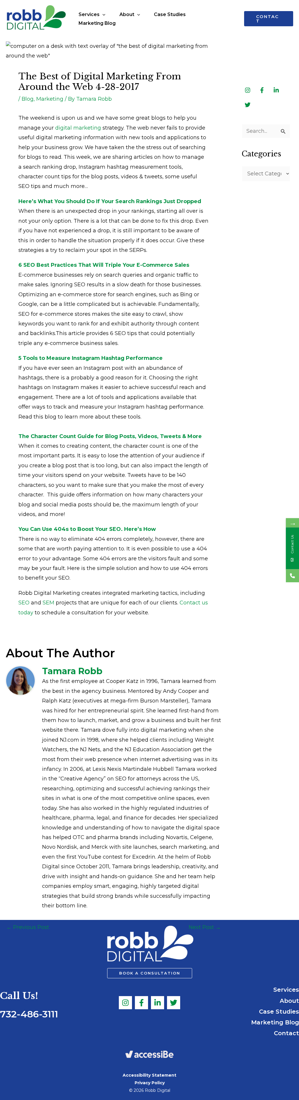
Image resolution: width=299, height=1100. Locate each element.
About (289, 1000)
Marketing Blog (275, 1022)
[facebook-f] (262, 90)
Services (286, 989)
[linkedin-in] (276, 90)
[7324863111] (292, 575)
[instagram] (248, 90)
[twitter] (248, 105)
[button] (102, 14)
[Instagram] (125, 1002)
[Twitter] (173, 1002)
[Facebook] (141, 1002)
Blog (28, 99)
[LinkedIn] (157, 1002)
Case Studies (279, 1011)
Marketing (49, 99)
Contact (286, 1033)
